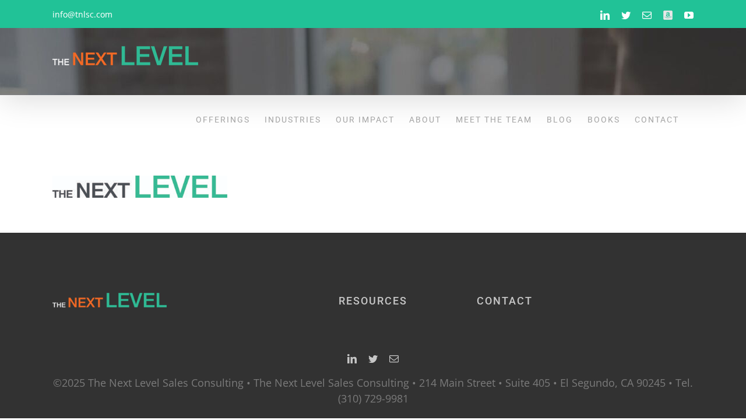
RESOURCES (373, 301)
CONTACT (505, 301)
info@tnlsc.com (82, 14)
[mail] (394, 358)
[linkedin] (352, 358)
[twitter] (373, 358)
